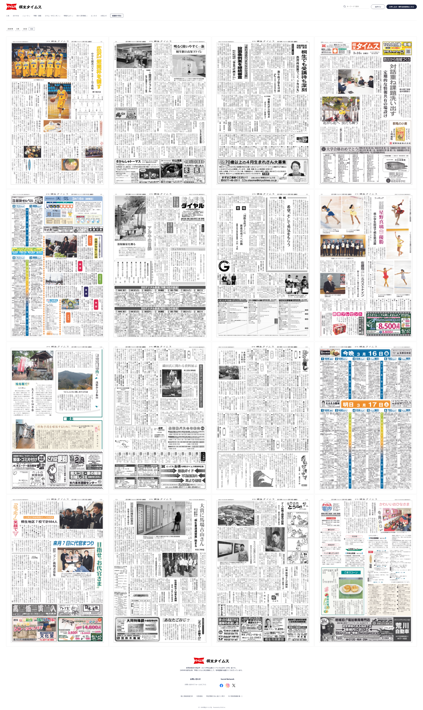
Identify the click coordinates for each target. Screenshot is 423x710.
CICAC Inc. (223, 707)
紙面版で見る (116, 16)
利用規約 (200, 696)
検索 (31, 29)
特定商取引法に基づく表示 (215, 696)
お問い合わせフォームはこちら (195, 684)
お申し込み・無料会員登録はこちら (401, 7)
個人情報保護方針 (187, 696)
